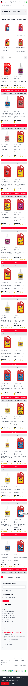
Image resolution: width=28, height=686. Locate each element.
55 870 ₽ (17, 427)
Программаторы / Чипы (10, 628)
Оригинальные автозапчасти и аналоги (14, 607)
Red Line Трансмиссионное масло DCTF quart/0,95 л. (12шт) (20, 81)
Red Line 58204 (4, 144)
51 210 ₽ (17, 223)
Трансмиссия (7, 626)
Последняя (18, 577)
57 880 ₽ (17, 155)
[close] (27, 513)
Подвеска (6, 619)
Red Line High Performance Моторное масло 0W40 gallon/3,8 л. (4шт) (20, 388)
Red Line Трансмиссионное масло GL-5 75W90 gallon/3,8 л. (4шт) (19, 251)
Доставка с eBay (5, 664)
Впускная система (8, 613)
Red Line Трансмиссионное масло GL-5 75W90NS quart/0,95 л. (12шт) (6, 490)
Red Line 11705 (4, 383)
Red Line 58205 (17, 110)
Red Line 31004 (17, 76)
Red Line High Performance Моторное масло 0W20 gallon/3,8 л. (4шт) (20, 558)
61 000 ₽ (4, 85)
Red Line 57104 (4, 416)
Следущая (10, 577)
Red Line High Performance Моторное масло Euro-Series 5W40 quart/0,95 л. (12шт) (7, 114)
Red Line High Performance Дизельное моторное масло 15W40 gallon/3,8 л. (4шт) (20, 524)
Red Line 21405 (17, 519)
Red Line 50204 (4, 519)
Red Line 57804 (4, 315)
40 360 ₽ (4, 120)
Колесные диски (8, 647)
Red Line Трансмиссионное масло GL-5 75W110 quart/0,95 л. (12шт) (6, 319)
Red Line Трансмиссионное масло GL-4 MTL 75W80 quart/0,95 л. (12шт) (7, 524)
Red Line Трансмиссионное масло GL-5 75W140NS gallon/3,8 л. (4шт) (7, 286)
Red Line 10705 (4, 179)
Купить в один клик (7, 93)
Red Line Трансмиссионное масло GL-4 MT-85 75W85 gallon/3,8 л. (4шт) (19, 320)
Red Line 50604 (4, 451)
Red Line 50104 (17, 350)
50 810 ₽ (17, 462)
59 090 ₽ (17, 188)
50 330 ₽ (17, 530)
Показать (6, 601)
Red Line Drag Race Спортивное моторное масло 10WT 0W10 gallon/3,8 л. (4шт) (7, 81)
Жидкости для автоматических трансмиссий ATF (14, 637)
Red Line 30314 (4, 247)
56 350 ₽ (17, 326)
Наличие (3, 658)
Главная (2, 17)
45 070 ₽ (17, 85)
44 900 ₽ (4, 530)
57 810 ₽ (4, 291)
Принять (5, 683)
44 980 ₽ (4, 188)
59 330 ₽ (4, 223)
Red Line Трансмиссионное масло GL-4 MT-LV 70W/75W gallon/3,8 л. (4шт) (20, 421)
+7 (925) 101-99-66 (15, 2)
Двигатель (6, 609)
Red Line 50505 (17, 315)
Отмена (13, 683)
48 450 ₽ (4, 155)
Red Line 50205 (17, 486)
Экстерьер (6, 630)
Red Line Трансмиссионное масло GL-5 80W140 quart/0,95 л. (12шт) (19, 286)
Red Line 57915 (4, 212)
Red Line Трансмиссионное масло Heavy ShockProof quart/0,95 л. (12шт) (7, 149)
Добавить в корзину (8, 90)
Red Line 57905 (17, 247)
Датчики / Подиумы (9, 621)
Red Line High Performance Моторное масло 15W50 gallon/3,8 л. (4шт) (20, 456)
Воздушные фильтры (9, 611)
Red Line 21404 (4, 554)
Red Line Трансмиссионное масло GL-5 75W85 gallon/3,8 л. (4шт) (6, 354)
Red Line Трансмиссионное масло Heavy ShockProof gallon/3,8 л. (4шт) (20, 114)
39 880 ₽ (4, 258)
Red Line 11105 (17, 383)
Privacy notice (24, 513)
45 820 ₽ (4, 427)
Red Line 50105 (4, 350)
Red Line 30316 (17, 212)
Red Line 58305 (17, 144)
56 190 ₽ (17, 495)
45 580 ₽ (4, 495)
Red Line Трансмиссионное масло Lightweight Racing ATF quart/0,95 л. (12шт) (7, 252)
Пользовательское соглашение (19, 661)
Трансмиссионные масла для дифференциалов (11, 640)
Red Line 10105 (4, 76)
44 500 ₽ (4, 462)
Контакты (3, 667)
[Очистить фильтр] (24, 587)
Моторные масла (8, 634)
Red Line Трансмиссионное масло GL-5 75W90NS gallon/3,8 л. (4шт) (19, 149)
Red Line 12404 (4, 110)
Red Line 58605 (17, 179)
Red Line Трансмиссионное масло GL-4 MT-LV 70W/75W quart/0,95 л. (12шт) (7, 456)
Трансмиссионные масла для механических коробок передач (14, 643)
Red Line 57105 (4, 282)
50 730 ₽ (4, 392)
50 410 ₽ (17, 392)
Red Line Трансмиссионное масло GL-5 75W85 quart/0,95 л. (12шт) (19, 354)
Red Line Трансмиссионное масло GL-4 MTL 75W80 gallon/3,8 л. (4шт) (20, 490)
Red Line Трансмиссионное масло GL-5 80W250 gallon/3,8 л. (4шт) (19, 183)
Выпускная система (9, 615)
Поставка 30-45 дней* (7, 87)
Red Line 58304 (4, 486)
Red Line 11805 (17, 554)
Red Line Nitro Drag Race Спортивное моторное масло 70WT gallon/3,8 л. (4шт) (7, 183)
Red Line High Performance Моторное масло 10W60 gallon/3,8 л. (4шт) (7, 388)
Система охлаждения (9, 617)
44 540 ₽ (4, 326)
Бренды (17, 655)
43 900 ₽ (17, 359)
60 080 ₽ (17, 120)
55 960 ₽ (17, 258)
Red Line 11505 (17, 451)
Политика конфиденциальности (20, 664)
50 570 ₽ (17, 564)
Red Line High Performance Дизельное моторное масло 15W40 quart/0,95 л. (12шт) (7, 559)
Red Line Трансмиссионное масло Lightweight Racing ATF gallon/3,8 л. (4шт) (20, 217)
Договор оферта (19, 658)
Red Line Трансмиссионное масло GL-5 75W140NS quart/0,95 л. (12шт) (7, 421)
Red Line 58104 (17, 282)
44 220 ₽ (17, 291)
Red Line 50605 (17, 416)
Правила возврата (5, 662)
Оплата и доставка (5, 660)
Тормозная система (9, 623)
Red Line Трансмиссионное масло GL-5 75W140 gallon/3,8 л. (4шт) (6, 217)
